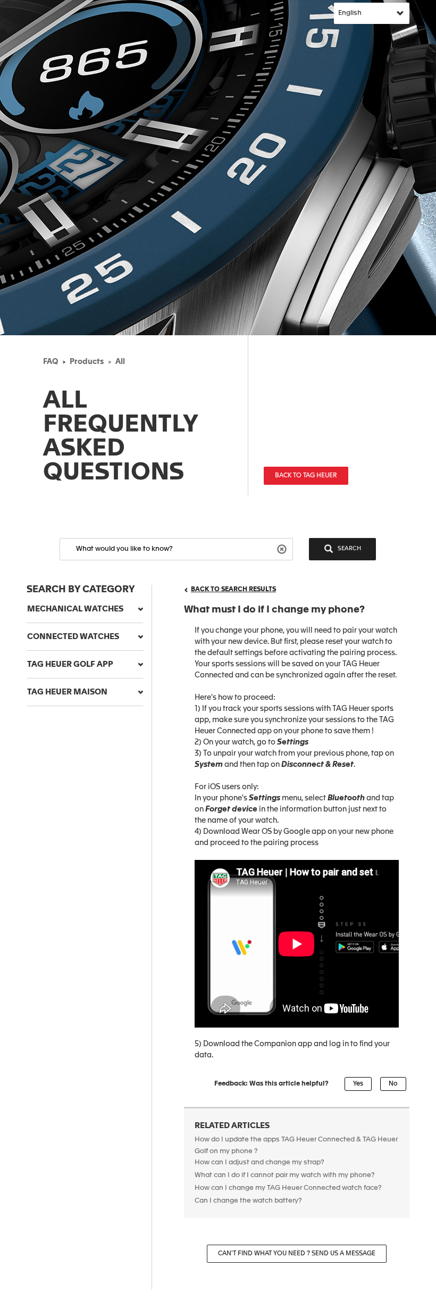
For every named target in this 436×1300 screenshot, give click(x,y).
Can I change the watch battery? (248, 1200)
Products (87, 362)
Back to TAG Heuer (306, 476)
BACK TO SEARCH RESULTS (233, 589)
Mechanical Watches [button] (75, 609)
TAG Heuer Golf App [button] (70, 664)
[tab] (85, 609)
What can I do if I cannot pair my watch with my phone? (285, 1175)
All (120, 362)
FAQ (50, 362)
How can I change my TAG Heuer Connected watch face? (288, 1188)
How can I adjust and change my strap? (259, 1162)
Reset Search (283, 548)
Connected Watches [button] (73, 637)
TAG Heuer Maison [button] (67, 692)
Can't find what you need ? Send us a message (296, 1254)
